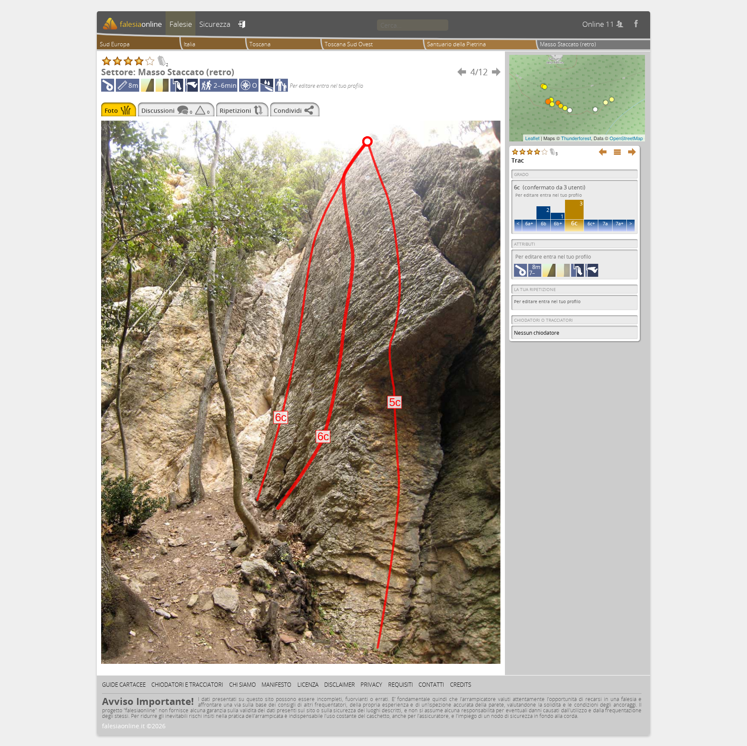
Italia (189, 44)
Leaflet (532, 137)
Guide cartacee (124, 684)
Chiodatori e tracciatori (187, 684)
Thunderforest (576, 137)
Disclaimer (339, 684)
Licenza (308, 684)
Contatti (431, 684)
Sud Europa (115, 44)
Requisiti (400, 684)
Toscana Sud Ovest (349, 44)
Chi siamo (242, 684)
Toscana (260, 44)
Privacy (371, 684)
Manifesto (276, 684)
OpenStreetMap (626, 137)
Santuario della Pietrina (456, 44)
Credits (460, 684)
